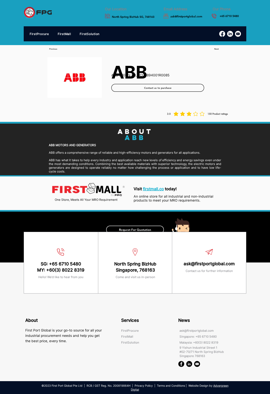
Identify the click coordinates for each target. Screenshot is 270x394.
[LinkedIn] (230, 34)
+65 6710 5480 (65, 263)
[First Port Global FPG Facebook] (181, 364)
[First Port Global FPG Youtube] (197, 364)
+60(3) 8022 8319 (65, 270)
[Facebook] (222, 34)
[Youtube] (238, 34)
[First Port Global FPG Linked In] (189, 364)
